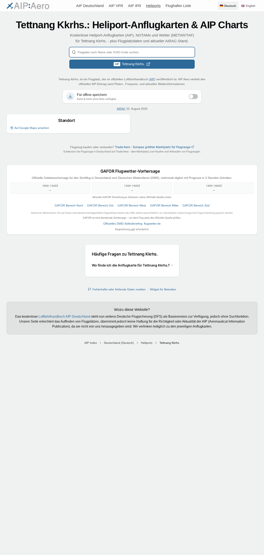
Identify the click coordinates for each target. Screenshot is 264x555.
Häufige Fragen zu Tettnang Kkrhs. (126, 254)
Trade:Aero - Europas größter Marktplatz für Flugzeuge (152, 147)
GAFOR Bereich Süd (196, 205)
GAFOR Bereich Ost (100, 205)
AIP (152, 79)
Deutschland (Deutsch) (119, 342)
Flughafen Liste (178, 6)
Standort (68, 120)
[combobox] (132, 52)
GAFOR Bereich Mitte (164, 205)
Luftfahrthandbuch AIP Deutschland (64, 316)
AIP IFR (134, 6)
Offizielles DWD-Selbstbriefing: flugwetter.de (132, 223)
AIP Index (90, 342)
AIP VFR (116, 6)
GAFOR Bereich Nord (69, 205)
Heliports (153, 6)
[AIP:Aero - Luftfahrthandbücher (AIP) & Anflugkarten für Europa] (28, 5)
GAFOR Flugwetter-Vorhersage (132, 171)
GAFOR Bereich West (132, 205)
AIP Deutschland (90, 6)
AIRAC (121, 108)
